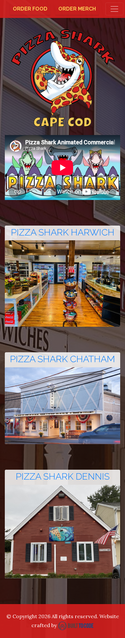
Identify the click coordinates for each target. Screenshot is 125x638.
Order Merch (77, 9)
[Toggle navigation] (114, 9)
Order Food (30, 9)
